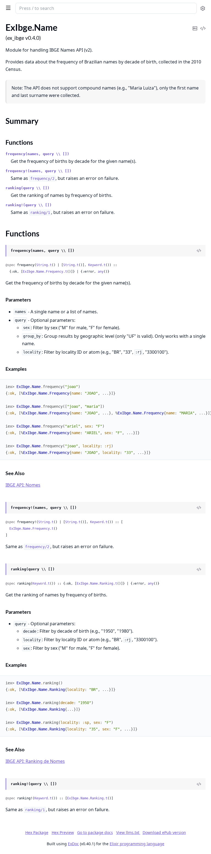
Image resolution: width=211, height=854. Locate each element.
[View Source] (203, 24)
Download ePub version (164, 832)
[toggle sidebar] (7, 7)
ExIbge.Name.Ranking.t (97, 583)
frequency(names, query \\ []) (37, 154)
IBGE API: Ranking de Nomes (35, 761)
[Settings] (203, 8)
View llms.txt (128, 832)
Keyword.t (97, 265)
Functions (19, 142)
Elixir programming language (137, 843)
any (101, 271)
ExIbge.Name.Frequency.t (45, 271)
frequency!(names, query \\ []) (38, 171)
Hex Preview (63, 832)
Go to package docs (95, 832)
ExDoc (73, 843)
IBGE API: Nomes (22, 485)
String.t (44, 265)
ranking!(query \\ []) (28, 205)
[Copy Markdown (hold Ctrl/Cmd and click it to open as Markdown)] (195, 24)
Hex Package (36, 832)
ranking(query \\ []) (27, 188)
